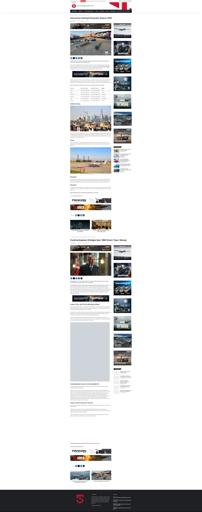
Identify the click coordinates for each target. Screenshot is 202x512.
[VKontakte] (79, 58)
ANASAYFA (75, 11)
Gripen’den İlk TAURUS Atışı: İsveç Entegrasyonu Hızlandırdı (125, 155)
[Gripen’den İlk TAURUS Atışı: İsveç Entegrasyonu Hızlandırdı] (116, 155)
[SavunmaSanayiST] (101, 6)
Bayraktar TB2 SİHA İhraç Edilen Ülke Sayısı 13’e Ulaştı (87, 192)
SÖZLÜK (107, 11)
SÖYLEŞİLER (102, 11)
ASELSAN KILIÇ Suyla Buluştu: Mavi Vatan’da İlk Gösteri (125, 165)
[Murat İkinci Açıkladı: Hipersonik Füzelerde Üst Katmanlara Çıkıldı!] (116, 161)
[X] (74, 58)
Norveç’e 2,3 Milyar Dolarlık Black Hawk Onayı (125, 150)
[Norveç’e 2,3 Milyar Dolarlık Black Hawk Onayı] (116, 151)
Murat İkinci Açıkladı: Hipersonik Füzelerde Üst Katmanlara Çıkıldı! (125, 160)
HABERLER (80, 11)
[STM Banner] (90, 74)
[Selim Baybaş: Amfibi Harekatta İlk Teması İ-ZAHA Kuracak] (116, 170)
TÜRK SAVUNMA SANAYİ (88, 11)
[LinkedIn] (76, 58)
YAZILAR (96, 11)
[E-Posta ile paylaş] (81, 58)
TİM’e (71, 79)
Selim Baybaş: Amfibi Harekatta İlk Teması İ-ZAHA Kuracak (125, 170)
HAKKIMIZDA (112, 11)
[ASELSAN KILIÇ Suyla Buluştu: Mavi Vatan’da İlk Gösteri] (116, 166)
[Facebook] (71, 58)
